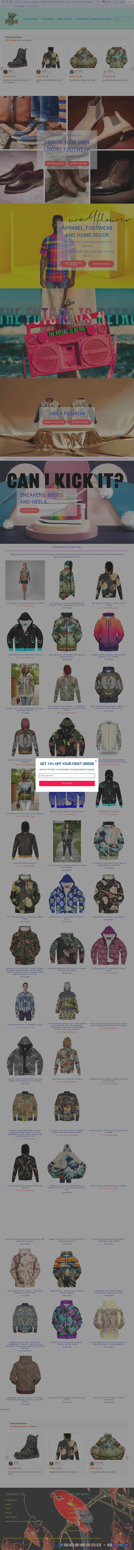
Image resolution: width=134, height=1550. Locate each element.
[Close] (95, 760)
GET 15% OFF (67, 783)
